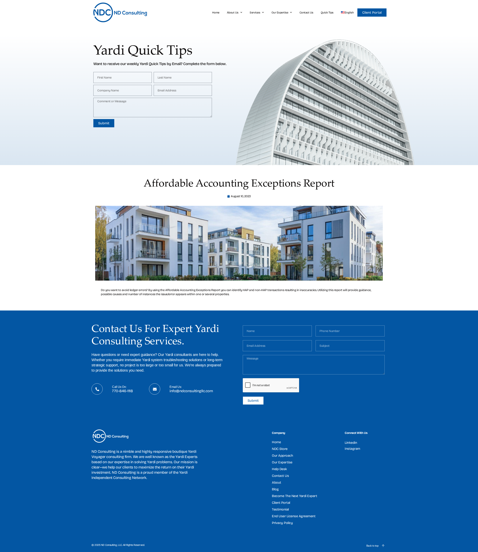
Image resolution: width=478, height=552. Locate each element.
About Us (232, 12)
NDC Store (280, 449)
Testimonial (280, 509)
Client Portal (281, 503)
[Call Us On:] (97, 389)
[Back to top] (383, 545)
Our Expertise (279, 12)
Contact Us (306, 12)
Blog (275, 489)
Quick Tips (327, 12)
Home (215, 12)
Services (255, 12)
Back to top (372, 545)
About (276, 482)
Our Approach (282, 455)
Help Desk (279, 469)
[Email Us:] (155, 389)
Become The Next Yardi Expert (294, 496)
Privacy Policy (282, 523)
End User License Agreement (293, 516)
